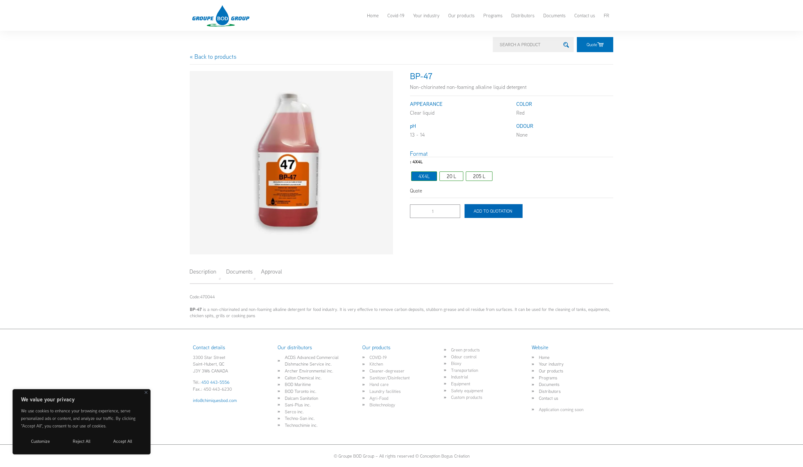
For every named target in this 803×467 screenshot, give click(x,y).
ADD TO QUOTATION (493, 211)
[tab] (205, 271)
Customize (40, 441)
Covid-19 (395, 15)
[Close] (146, 392)
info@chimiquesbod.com (215, 400)
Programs (493, 15)
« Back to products (213, 56)
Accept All (122, 441)
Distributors (522, 15)
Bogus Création (455, 456)
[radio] (424, 176)
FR (606, 15)
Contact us (584, 15)
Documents (554, 15)
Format (419, 153)
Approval (271, 271)
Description (202, 271)
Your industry (426, 15)
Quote (592, 44)
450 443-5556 (215, 382)
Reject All (81, 441)
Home (373, 15)
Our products (461, 15)
